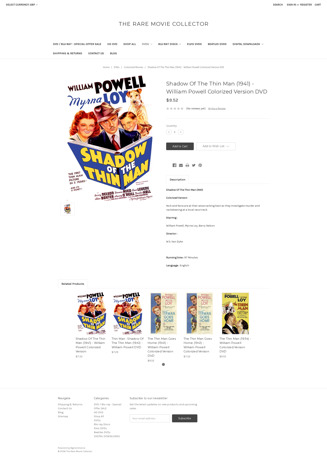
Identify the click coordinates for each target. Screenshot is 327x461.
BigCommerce (77, 448)
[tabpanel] (92, 325)
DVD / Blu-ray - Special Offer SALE (77, 44)
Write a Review (217, 108)
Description (177, 179)
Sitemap (63, 416)
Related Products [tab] (73, 283)
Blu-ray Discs (168, 44)
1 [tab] (163, 364)
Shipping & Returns (67, 53)
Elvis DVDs (194, 44)
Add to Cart (92, 316)
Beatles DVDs (217, 44)
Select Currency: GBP (21, 4)
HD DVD (112, 44)
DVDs (146, 44)
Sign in (291, 4)
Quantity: (171, 125)
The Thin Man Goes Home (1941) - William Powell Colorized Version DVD (162, 347)
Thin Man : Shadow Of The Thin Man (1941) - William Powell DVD (128, 343)
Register (306, 4)
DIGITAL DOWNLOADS (247, 44)
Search (278, 4)
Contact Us (96, 53)
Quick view (91, 310)
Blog (113, 53)
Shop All (129, 44)
